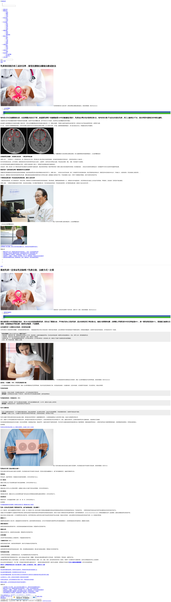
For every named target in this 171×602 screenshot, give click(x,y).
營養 (7, 26)
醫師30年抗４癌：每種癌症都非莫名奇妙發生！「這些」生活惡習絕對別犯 (20, 251)
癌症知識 (5, 17)
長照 (7, 15)
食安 (7, 27)
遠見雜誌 (3, 596)
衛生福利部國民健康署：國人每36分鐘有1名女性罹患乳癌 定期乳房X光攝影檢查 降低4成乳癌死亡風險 (25, 574)
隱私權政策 (3, 597)
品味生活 (5, 50)
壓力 (7, 38)
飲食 (7, 24)
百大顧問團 (8, 54)
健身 (7, 31)
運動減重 (5, 30)
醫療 (7, 13)
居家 (7, 51)
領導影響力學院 (38, 596)
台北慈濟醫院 (7, 108)
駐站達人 (8, 55)
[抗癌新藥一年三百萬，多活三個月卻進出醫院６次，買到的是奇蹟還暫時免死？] (85, 235)
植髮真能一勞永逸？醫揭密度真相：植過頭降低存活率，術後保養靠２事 (20, 253)
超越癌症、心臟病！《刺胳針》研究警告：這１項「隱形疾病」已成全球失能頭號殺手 (23, 255)
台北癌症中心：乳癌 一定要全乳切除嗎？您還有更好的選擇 (15, 577)
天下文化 (8, 596)
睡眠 (7, 43)
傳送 (4, 113)
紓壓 (7, 41)
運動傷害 (8, 34)
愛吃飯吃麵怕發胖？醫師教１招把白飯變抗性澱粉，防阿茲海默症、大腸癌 (20, 591)
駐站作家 (5, 52)
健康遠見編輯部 (7, 312)
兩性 (7, 37)
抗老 (7, 48)
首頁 (2, 61)
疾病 (7, 12)
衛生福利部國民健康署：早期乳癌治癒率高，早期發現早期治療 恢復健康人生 (19, 569)
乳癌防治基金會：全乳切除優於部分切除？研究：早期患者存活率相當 (17, 579)
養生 (7, 23)
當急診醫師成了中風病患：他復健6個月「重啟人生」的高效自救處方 (19, 254)
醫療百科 (5, 10)
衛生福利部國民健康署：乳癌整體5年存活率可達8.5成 (13, 572)
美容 (7, 47)
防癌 (7, 19)
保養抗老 (5, 44)
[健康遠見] (3, 1)
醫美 (7, 45)
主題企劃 (5, 57)
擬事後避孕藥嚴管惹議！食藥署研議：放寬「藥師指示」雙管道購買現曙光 (20, 257)
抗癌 (7, 20)
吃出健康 (5, 22)
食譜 (7, 29)
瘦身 (7, 33)
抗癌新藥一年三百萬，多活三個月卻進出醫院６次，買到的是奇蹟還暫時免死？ (22, 587)
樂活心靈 (5, 36)
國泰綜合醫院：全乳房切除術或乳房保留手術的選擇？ (13, 582)
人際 (7, 40)
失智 (7, 16)
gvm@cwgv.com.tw (47, 600)
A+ (4, 114)
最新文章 (5, 9)
